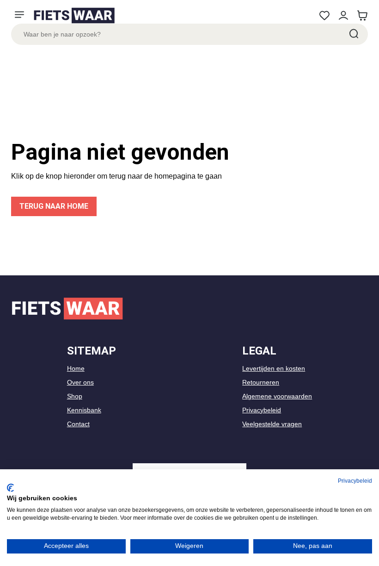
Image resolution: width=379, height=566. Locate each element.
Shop (74, 396)
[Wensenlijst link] (324, 15)
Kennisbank (84, 410)
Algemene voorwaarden (277, 396)
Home (76, 368)
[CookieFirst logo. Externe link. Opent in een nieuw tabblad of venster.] (10, 488)
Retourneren (260, 382)
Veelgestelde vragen (272, 424)
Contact (78, 424)
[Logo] (74, 15)
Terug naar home (53, 206)
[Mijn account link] (343, 15)
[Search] (353, 34)
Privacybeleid (261, 410)
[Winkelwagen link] (362, 15)
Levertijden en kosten (273, 368)
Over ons (80, 382)
